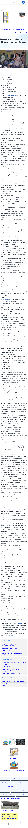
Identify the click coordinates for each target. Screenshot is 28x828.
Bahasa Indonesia (8, 29)
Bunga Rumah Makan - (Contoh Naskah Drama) (13, 684)
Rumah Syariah (6, 783)
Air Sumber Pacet (21, 783)
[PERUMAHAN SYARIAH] (12, 744)
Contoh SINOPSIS (7, 666)
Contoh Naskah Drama (18, 29)
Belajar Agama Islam (7, 795)
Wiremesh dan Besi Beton (19, 791)
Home (2, 29)
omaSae (24, 822)
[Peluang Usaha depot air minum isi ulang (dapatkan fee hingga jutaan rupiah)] (6, 744)
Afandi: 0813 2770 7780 (8, 816)
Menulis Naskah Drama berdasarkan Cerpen (12, 653)
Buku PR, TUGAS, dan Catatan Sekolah (15, 2)
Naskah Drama (4, 31)
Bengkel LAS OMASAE (8, 787)
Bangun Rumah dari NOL (7, 810)
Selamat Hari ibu (10, 635)
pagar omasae (5, 779)
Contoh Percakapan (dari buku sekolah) (13, 681)
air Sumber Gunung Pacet (19, 779)
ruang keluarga (11, 95)
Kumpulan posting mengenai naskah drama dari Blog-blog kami (12, 644)
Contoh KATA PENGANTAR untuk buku (13, 673)
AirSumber (5, 824)
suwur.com (15, 822)
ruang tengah (7, 442)
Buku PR (10, 822)
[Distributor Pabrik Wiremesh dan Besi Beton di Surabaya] (20, 744)
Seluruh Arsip (5, 791)
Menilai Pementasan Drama (9, 648)
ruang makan (6, 299)
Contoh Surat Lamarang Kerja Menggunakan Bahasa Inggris (10, 670)
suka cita (20, 623)
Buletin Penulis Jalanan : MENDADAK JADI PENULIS (14, 663)
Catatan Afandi (22, 795)
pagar (20, 822)
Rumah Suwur (22, 787)
